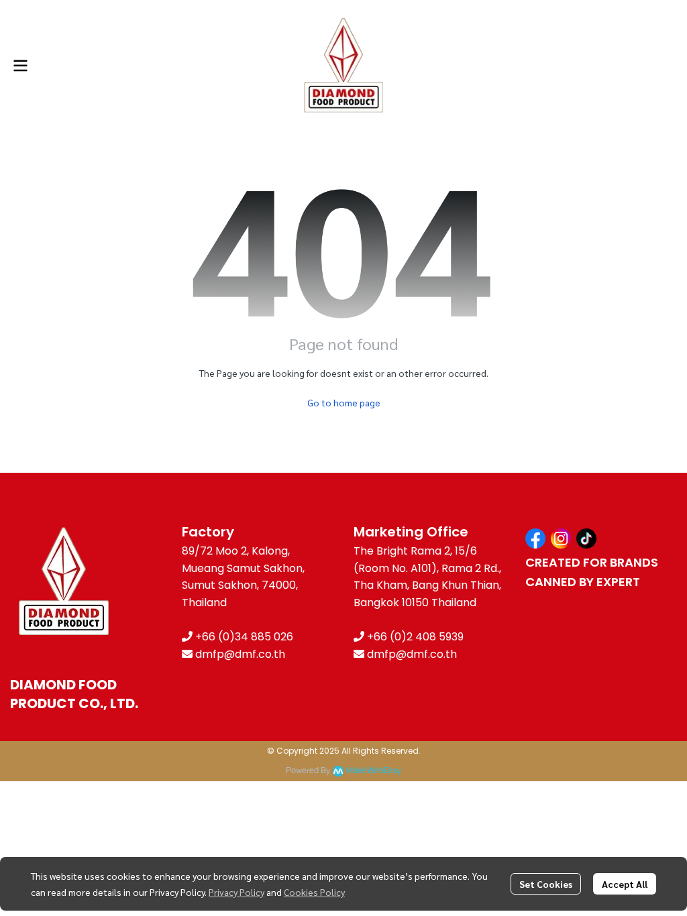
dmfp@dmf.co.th (240, 654)
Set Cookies (545, 884)
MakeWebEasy (373, 771)
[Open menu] (20, 65)
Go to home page (343, 402)
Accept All (624, 884)
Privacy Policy (236, 892)
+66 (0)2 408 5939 (415, 636)
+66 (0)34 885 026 (244, 636)
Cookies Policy (314, 892)
